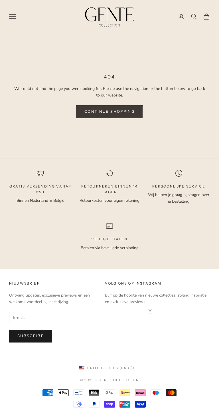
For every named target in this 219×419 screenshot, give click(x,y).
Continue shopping (109, 111)
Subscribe (30, 336)
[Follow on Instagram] (150, 311)
